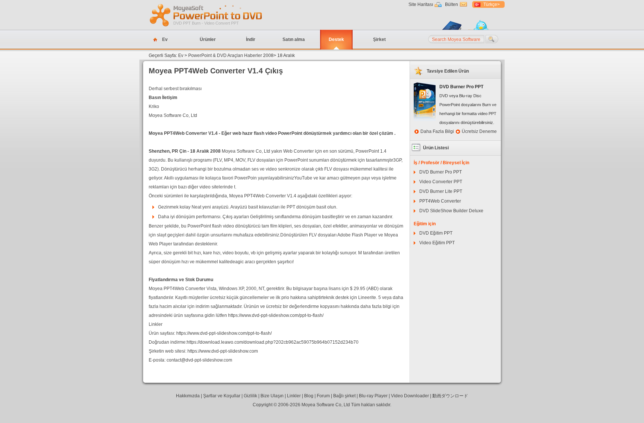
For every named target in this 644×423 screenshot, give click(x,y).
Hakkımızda (188, 395)
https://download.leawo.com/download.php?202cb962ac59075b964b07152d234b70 (273, 342)
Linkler (294, 395)
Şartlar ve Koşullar (221, 395)
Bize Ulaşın (272, 395)
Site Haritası (420, 4)
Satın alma (293, 39)
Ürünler (208, 39)
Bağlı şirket (344, 395)
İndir (250, 39)
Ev (165, 39)
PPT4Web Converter (440, 201)
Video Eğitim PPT (437, 242)
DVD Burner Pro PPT (440, 172)
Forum (323, 395)
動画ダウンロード (450, 395)
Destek (336, 39)
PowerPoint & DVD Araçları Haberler (225, 55)
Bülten (451, 4)
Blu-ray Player (373, 395)
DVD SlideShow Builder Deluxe (451, 210)
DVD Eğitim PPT (435, 233)
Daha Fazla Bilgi (437, 131)
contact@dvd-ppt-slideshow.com (199, 360)
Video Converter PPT (440, 181)
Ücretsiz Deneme (479, 131)
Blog (308, 395)
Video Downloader (410, 395)
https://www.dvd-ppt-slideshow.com (222, 351)
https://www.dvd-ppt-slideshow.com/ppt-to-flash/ (275, 315)
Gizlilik (250, 395)
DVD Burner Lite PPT (440, 191)
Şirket (379, 39)
